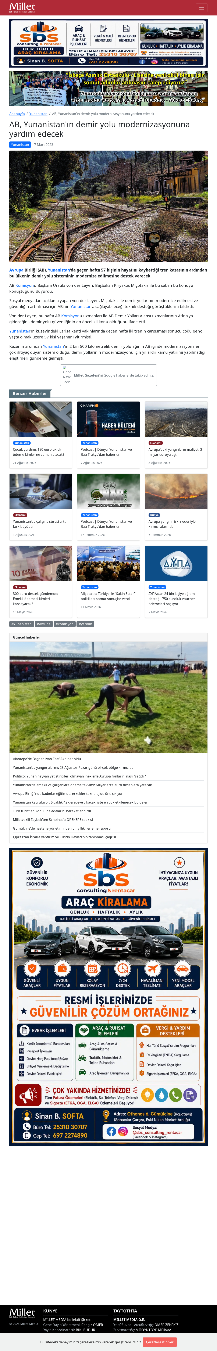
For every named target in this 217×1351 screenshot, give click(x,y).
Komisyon (24, 285)
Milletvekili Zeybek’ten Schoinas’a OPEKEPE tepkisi (53, 819)
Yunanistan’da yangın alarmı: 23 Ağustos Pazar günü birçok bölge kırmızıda (73, 767)
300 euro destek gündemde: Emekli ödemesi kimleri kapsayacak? (35, 598)
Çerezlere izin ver (160, 1342)
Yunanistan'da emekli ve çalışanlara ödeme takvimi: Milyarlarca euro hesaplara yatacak (82, 785)
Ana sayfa (17, 113)
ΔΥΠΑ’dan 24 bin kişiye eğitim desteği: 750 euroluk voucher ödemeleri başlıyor (172, 598)
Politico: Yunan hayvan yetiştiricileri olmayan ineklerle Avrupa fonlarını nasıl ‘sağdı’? (79, 776)
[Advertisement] (108, 1225)
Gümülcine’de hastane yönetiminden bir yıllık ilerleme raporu (62, 828)
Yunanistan (38, 113)
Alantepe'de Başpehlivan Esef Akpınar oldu (47, 759)
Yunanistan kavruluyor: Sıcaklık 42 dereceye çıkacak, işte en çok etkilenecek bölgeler (80, 802)
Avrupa (16, 270)
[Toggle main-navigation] (202, 7)
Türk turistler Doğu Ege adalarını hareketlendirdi (52, 811)
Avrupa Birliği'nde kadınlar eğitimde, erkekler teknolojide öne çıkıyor (68, 793)
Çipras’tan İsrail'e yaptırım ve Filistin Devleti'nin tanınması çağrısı (64, 837)
